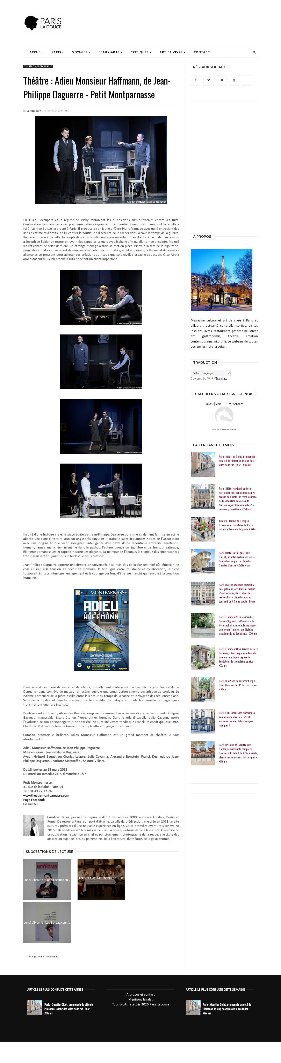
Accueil (36, 52)
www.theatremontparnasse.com (46, 795)
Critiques (140, 52)
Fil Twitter (30, 804)
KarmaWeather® (229, 430)
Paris (56, 52)
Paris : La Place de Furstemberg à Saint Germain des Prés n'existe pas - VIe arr (238, 685)
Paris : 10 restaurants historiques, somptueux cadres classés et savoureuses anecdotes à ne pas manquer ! (237, 719)
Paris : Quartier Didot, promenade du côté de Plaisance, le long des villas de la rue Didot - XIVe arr (237, 460)
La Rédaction (34, 110)
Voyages (80, 52)
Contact (202, 52)
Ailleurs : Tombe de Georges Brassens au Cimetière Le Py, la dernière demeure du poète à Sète (237, 525)
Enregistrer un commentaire (43, 956)
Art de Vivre (171, 52)
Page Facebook (34, 800)
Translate (221, 378)
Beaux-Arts (109, 52)
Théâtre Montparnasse (38, 66)
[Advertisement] (183, 15)
